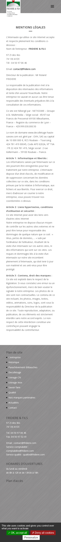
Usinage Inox (15, 382)
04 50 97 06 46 (18, 432)
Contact (12, 407)
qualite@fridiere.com (34, 454)
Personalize (31, 537)
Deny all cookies (44, 532)
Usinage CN (14, 377)
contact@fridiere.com (24, 69)
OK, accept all (18, 532)
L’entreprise (14, 357)
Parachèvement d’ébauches (22, 367)
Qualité (12, 392)
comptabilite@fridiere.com (20, 450)
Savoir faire (14, 387)
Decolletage (14, 372)
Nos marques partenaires (21, 397)
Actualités (13, 402)
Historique (13, 362)
